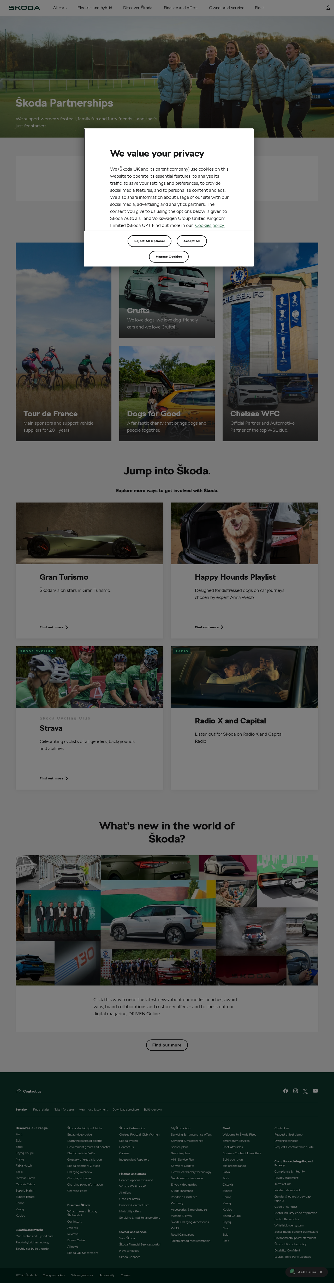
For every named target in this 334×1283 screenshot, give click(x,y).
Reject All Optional (149, 241)
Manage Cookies (169, 256)
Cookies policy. (210, 225)
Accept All (191, 241)
